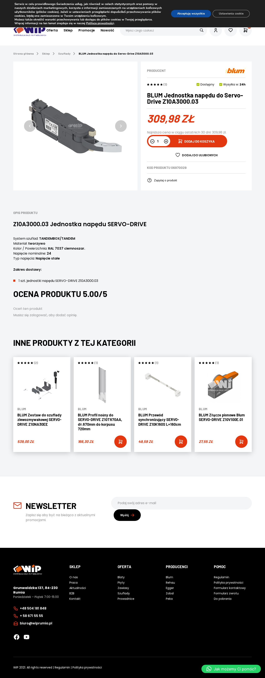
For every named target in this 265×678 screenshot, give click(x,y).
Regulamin (62, 667)
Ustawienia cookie (231, 14)
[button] (30, 126)
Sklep (68, 30)
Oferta (52, 30)
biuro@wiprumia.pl (36, 623)
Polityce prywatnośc (99, 23)
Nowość (107, 30)
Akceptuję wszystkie (191, 14)
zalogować (38, 315)
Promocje (86, 30)
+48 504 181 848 (33, 608)
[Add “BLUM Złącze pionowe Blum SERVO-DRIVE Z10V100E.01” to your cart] (241, 441)
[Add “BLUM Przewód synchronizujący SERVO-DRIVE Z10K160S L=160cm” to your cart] (181, 441)
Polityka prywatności (87, 667)
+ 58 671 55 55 (31, 615)
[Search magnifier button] (201, 30)
